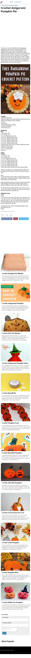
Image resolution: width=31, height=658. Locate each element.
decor (13, 211)
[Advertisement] (15, 29)
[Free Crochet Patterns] (2, 2)
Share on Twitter (23, 218)
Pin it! (15, 218)
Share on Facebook (7, 218)
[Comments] (7, 215)
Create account (17, 2)
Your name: (5, 617)
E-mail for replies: (6, 622)
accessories (3, 211)
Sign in (11, 2)
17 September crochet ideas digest (9, 5)
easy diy (9, 211)
